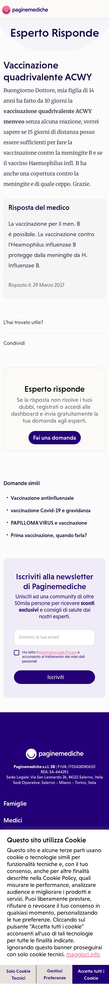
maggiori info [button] (83, 954)
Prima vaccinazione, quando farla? (49, 535)
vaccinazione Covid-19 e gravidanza (51, 510)
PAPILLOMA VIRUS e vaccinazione (49, 523)
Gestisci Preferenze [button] (55, 974)
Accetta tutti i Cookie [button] (91, 974)
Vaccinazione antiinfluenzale (42, 498)
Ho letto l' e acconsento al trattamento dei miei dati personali (53, 656)
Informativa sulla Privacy (57, 652)
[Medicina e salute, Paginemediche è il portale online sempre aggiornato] (24, 10)
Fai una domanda (54, 437)
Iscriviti (55, 677)
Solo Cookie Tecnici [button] (18, 974)
